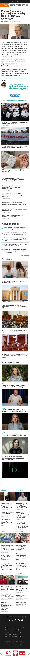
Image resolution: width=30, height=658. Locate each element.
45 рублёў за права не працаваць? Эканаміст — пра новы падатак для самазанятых (13, 195)
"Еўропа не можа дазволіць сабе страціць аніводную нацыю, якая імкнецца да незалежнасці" (22, 525)
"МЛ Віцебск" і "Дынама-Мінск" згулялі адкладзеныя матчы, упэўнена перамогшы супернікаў (7, 606)
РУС (17, 1)
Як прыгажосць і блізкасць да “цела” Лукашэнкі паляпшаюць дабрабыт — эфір (14, 434)
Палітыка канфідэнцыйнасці (15, 646)
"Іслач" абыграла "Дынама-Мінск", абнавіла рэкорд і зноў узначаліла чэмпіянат (7, 596)
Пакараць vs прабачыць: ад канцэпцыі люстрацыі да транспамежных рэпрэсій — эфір (16, 239)
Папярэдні (1, 653)
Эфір (26, 616)
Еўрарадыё (4, 21)
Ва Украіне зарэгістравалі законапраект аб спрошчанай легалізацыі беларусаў (14, 331)
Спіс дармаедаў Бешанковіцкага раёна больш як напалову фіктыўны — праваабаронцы (13, 187)
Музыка (19, 573)
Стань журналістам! (10, 628)
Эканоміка (5, 531)
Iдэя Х (17, 616)
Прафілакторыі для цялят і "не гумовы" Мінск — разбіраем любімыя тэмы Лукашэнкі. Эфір (13, 180)
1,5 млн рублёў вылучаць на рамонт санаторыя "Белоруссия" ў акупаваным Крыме (7, 566)
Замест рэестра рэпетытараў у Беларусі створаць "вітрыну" (13, 282)
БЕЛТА (10, 56)
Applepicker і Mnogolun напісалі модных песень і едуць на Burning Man (22, 547)
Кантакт (15, 634)
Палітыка (19, 490)
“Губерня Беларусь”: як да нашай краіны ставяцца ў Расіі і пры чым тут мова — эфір (14, 410)
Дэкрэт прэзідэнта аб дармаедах (16, 100)
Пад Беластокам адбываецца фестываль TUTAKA (21, 597)
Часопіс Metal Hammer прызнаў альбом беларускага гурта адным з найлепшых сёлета (22, 566)
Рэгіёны (12, 630)
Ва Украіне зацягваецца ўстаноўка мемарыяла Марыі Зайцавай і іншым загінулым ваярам (13, 458)
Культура (19, 531)
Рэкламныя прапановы (11, 636)
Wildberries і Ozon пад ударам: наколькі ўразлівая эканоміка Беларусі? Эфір (13, 386)
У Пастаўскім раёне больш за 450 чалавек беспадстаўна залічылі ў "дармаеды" (14, 146)
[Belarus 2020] (17, 653)
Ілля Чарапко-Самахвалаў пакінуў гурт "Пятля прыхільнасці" (21, 589)
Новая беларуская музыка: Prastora (21, 603)
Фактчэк (22, 616)
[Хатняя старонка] (17, 5)
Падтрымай (20, 628)
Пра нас (21, 636)
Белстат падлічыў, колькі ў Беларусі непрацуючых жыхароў (12, 216)
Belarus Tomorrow (10, 616)
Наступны (29, 653)
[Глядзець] (2, 122)
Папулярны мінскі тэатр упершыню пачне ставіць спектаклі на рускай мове (21, 556)
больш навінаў (25, 255)
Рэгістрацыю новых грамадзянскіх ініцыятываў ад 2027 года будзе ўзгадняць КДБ (14, 306)
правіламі (22, 644)
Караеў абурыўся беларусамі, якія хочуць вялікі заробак (14, 209)
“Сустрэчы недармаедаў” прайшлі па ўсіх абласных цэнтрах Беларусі (15, 122)
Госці (4, 616)
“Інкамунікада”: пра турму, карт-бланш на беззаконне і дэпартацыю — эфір (16, 228)
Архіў (17, 630)
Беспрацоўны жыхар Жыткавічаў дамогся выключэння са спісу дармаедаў (14, 203)
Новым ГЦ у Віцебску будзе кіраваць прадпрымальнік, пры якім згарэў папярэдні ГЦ (15, 251)
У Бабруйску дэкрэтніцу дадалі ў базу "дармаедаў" (13, 170)
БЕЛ (13, 1)
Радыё (7, 630)
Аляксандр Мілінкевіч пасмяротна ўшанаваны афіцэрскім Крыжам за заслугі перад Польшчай (15, 480)
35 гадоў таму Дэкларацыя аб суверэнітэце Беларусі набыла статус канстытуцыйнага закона (15, 356)
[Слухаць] (4, 408)
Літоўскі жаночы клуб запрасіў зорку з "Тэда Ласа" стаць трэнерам (15, 245)
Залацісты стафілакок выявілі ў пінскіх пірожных (7, 514)
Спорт (3, 573)
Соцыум (19, 21)
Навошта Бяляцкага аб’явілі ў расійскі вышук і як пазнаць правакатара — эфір (16, 233)
